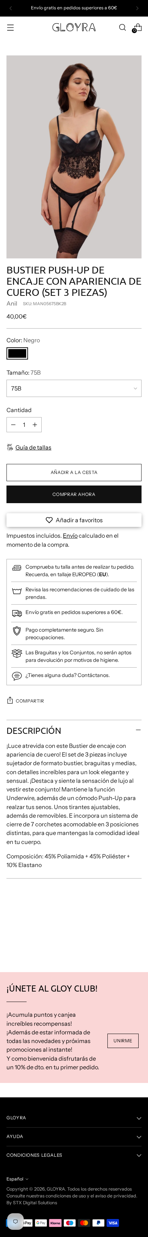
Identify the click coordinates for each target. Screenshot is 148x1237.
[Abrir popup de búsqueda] (122, 27)
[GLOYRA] (74, 27)
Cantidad (19, 410)
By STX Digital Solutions (31, 1202)
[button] (74, 520)
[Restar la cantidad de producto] (13, 424)
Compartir (30, 701)
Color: (23, 340)
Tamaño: (23, 372)
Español (14, 1179)
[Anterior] (11, 8)
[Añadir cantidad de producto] (34, 424)
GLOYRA (56, 1189)
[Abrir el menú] (10, 27)
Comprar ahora (73, 494)
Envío (70, 535)
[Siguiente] (137, 8)
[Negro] (17, 353)
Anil (11, 303)
